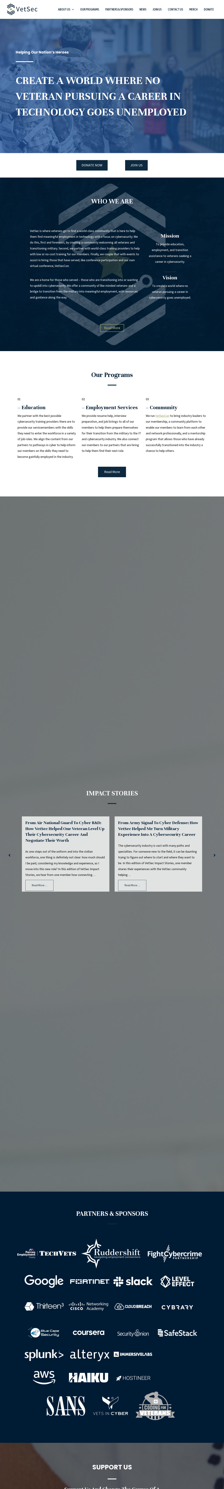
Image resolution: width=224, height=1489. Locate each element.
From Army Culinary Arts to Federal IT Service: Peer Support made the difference (155, 828)
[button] (72, 9)
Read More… (39, 885)
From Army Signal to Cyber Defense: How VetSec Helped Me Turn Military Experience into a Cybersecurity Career (65, 828)
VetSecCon (162, 416)
